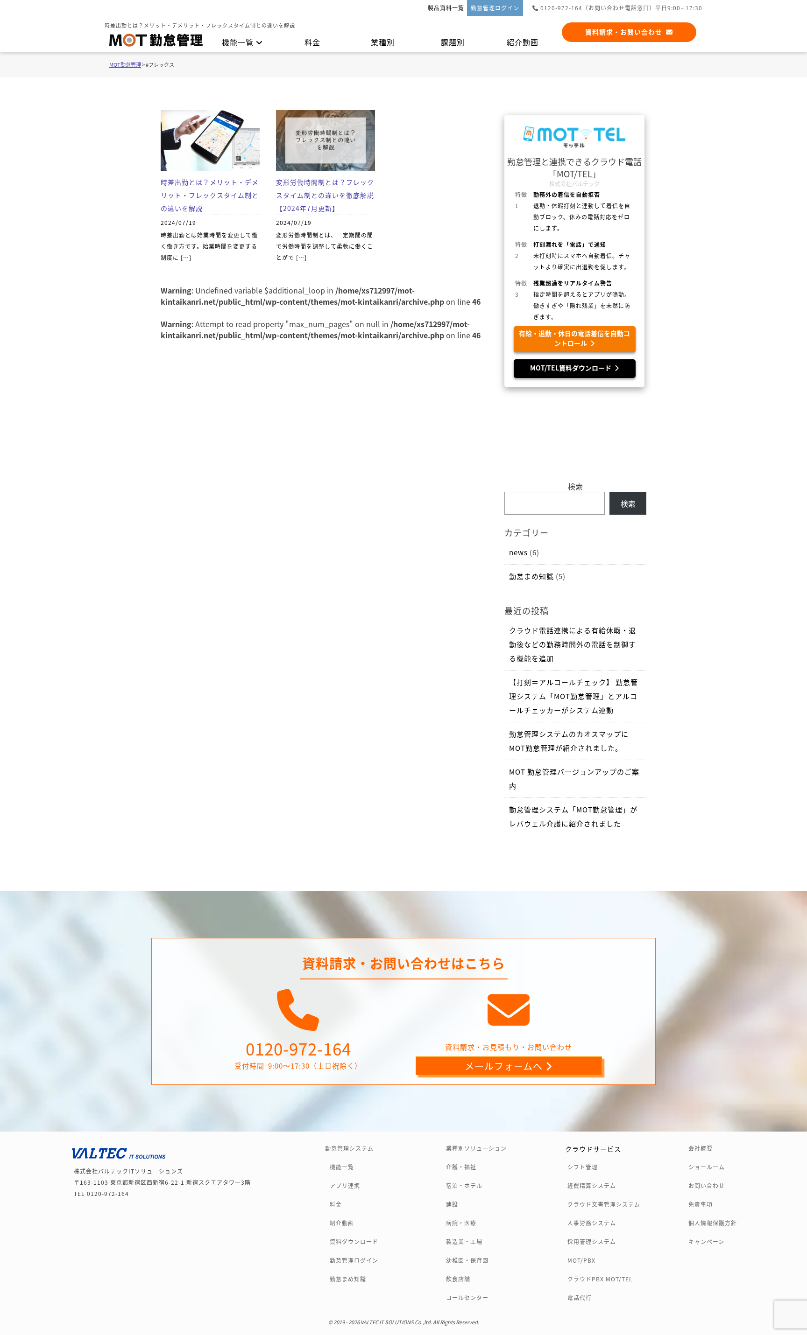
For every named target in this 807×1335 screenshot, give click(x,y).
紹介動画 (522, 42)
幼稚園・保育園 (467, 1260)
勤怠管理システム (349, 1148)
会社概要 (700, 1148)
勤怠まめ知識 (531, 576)
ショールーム (706, 1167)
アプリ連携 (345, 1185)
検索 (575, 486)
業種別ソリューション (476, 1148)
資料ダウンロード (354, 1241)
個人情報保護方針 (712, 1223)
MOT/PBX (581, 1260)
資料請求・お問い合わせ (625, 31)
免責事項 (700, 1204)
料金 (312, 42)
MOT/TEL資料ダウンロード (572, 367)
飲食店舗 (458, 1279)
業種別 (383, 42)
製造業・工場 (464, 1241)
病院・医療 (461, 1223)
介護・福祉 (461, 1167)
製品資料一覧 (446, 8)
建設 (452, 1204)
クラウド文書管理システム (603, 1204)
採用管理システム (591, 1241)
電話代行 (579, 1297)
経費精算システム (591, 1185)
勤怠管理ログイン (495, 8)
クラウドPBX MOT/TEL (600, 1279)
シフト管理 (582, 1167)
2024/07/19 (210, 219)
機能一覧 (239, 42)
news (518, 552)
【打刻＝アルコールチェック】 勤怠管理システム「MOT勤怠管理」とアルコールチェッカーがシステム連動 (573, 696)
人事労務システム (591, 1223)
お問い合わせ (706, 1185)
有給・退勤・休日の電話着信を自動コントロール (574, 338)
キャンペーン (706, 1241)
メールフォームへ (505, 1066)
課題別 (453, 42)
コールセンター (467, 1297)
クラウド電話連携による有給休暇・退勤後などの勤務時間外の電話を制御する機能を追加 (572, 644)
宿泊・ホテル (464, 1185)
